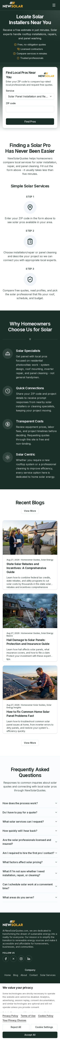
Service (10, 91)
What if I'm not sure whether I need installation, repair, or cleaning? (23, 873)
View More (30, 510)
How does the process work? (20, 803)
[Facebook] (6, 958)
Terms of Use (28, 1015)
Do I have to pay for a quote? (20, 812)
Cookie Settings (44, 1027)
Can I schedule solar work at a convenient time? (28, 886)
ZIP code (11, 103)
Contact (33, 975)
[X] (13, 958)
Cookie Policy (45, 1015)
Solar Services (48, 975)
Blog (15, 975)
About (24, 975)
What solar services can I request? (23, 821)
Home (7, 975)
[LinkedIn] (29, 958)
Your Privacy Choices (14, 1020)
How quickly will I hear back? (20, 830)
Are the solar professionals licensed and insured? (27, 841)
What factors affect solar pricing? (23, 862)
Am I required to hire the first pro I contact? (28, 853)
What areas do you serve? (18, 897)
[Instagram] (21, 958)
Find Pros (30, 121)
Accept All (30, 1034)
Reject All (16, 1027)
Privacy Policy (10, 1015)
